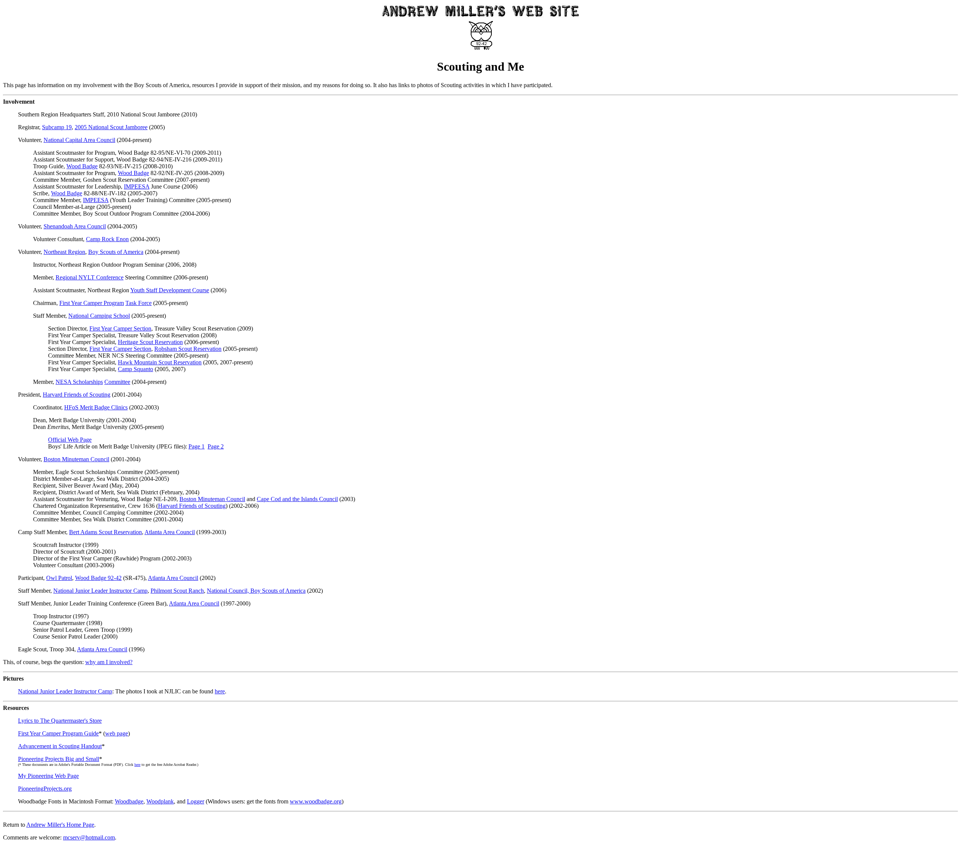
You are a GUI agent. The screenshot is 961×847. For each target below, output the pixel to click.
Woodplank (160, 801)
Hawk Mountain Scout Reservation (160, 362)
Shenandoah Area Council (75, 226)
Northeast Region (64, 252)
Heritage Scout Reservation (150, 342)
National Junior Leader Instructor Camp (100, 590)
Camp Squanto (135, 369)
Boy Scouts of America (115, 252)
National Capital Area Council (79, 140)
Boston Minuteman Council (76, 459)
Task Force (138, 303)
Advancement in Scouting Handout (60, 746)
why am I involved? (109, 662)
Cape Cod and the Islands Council (297, 499)
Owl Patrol (59, 578)
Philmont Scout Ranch (177, 590)
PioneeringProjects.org (45, 788)
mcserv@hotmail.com (89, 837)
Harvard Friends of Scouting (76, 394)
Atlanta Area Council (170, 532)
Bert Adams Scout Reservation (105, 532)
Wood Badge (82, 166)
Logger (195, 801)
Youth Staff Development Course (169, 290)
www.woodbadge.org (316, 801)
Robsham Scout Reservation (187, 349)
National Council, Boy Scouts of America (256, 590)
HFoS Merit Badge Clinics (96, 407)
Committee (117, 382)
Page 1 (196, 446)
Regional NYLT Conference (90, 277)
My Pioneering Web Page (48, 776)
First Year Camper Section (120, 328)
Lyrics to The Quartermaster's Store (60, 720)
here (220, 691)
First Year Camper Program (91, 303)
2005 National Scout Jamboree (111, 127)
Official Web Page (70, 439)
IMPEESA (136, 186)
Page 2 (216, 446)
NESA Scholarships (79, 382)
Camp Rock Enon (107, 239)
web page (116, 733)
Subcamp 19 (57, 127)
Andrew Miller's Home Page (60, 824)
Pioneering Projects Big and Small (58, 759)
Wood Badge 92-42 (98, 578)
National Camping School (99, 316)
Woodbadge (129, 801)
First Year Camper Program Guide (58, 733)
